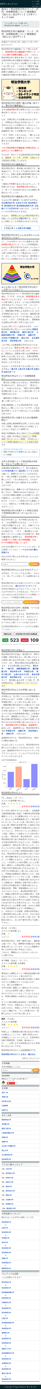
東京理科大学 (15, 677)
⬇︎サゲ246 (35, 936)
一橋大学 (13, 369)
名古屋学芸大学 (8, 203)
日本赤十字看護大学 (10, 338)
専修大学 (9, 1195)
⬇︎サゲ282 (35, 1027)
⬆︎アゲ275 (26, 806)
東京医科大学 (10, 205)
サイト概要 (35, 4)
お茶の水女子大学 (21, 674)
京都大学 (29, 369)
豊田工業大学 (28, 332)
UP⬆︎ (5, 640)
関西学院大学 (6, 1120)
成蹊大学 (32, 335)
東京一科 (5, 1092)
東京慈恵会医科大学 (25, 205)
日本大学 (9, 1169)
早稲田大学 (29, 671)
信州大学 (7, 372)
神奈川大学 (9, 1182)
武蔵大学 (21, 335)
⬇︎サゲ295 (35, 969)
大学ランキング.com (9, 4)
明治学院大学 (15, 340)
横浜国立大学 (11, 1208)
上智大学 (21, 369)
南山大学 (25, 338)
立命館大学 (9, 1200)
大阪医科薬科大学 (8, 1133)
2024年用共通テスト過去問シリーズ (16, 471)
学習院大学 (10, 730)
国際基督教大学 (23, 668)
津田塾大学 (14, 332)
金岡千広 (5, 1110)
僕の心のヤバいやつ (23, 586)
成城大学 (10, 733)
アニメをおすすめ (31, 602)
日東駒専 (5, 1106)
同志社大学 (9, 1178)
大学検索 (34, 564)
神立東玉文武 (6, 1101)
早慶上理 (5, 1097)
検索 (35, 1070)
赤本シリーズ (22, 489)
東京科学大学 (15, 671)
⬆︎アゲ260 (26, 969)
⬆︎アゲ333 (26, 1027)
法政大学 (23, 218)
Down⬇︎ (24, 640)
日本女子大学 (21, 203)
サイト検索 (35, 1)
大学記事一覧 (36, 6)
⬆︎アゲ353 (26, 936)
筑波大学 (9, 1186)
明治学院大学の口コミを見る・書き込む (18, 1054)
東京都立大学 (10, 1173)
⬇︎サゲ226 (35, 806)
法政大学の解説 (24, 228)
